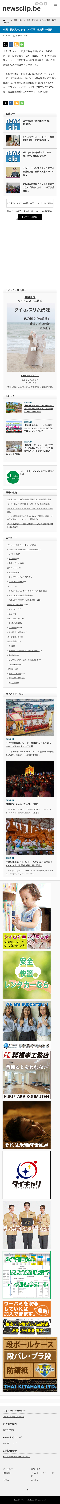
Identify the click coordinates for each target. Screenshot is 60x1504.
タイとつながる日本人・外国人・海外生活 (25, 591)
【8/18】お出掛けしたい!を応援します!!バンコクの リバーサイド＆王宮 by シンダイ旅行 (39, 428)
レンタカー (13, 609)
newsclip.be (28, 1500)
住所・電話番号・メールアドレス (16, 1457)
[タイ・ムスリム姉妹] (31, 370)
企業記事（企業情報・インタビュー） (24, 651)
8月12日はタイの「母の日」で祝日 (22, 804)
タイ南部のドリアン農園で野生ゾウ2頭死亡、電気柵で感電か (18, 204)
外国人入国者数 (15, 674)
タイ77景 (12, 572)
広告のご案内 (8, 1430)
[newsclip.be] (21, 8)
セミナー (12, 559)
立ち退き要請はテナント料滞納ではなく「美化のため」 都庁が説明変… (38, 187)
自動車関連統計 (15, 678)
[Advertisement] (30, 254)
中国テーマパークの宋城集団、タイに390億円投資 (41, 204)
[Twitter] (27, 1489)
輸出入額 (12, 683)
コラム (9, 586)
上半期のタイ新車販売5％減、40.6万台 (37, 122)
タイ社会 (12, 628)
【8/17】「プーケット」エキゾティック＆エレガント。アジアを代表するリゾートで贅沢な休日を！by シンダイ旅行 (29, 449)
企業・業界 (11, 641)
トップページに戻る (30, 217)
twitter (41, 3)
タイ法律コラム (13, 637)
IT (9, 646)
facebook (45, 3)
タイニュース (12, 618)
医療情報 (12, 655)
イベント (12, 554)
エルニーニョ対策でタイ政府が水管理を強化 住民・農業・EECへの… (38, 171)
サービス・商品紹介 (15, 605)
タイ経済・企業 (21, 36)
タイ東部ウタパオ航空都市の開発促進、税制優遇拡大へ (29, 499)
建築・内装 (14, 664)
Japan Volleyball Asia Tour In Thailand (23, 549)
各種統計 (10, 669)
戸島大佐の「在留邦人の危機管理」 (23, 600)
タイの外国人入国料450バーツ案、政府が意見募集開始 (29, 504)
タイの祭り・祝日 (16, 582)
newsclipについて (10, 1443)
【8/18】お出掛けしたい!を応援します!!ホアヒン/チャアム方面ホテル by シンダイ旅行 (39, 408)
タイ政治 (12, 623)
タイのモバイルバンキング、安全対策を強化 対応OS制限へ (38, 138)
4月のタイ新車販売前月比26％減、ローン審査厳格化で (37, 154)
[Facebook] (32, 1489)
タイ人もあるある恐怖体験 (19, 595)
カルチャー (11, 568)
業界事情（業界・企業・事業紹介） (23, 660)
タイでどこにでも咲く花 (18, 577)
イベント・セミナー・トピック (19, 545)
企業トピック (14, 563)
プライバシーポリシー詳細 (13, 1417)
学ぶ (10, 614)
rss (37, 3)
